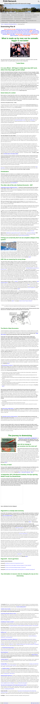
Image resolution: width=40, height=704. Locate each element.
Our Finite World (14, 182)
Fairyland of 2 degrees (5, 15)
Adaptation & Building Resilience (7, 20)
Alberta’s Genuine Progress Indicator (25, 300)
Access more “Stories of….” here (27, 472)
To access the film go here (20, 606)
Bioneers (10, 644)
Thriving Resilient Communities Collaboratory (9, 639)
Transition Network (4, 659)
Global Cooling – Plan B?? (29, 13)
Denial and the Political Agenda (17, 15)
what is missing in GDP (26, 30)
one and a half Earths (22, 533)
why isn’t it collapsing (17, 30)
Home (2, 24)
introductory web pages (22, 682)
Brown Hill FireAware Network (30, 16)
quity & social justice (14, 35)
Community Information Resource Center (8, 613)
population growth (28, 625)
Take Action (12, 673)
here (18, 288)
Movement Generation (20, 644)
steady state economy (27, 34)
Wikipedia (8, 232)
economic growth (20, 625)
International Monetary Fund (19, 120)
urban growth (35, 625)
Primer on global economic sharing (7, 682)
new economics (35, 30)
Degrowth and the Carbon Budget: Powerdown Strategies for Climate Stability (17, 565)
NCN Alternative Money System (8, 647)
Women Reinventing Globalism (24, 235)
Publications (6, 673)
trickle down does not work (21, 29)
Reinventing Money (4, 652)
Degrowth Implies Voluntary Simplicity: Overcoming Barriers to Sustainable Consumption (19, 569)
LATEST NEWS (12, 34)
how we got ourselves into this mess (15, 31)
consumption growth (12, 625)
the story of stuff (26, 31)
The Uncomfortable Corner (31, 20)
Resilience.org (3, 632)
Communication (17, 18)
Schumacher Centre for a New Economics (9, 416)
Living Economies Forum (15, 232)
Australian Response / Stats (6, 18)
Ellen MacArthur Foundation (7, 365)
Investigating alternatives (8, 688)
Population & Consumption (6, 16)
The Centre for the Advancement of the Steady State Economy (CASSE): (13, 685)
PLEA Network (4, 13)
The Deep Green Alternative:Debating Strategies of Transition (15, 567)
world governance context (31, 29)
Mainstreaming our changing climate (32, 15)
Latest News (20, 63)
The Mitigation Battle (26, 18)
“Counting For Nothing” (31, 232)
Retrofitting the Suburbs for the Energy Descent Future (14, 563)
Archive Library (4, 22)
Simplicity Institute (5, 668)
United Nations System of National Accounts (9, 187)
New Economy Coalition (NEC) (7, 408)
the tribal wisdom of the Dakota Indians (11, 153)
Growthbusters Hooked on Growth (7, 621)
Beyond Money (34, 654)
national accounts (10, 30)
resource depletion (31, 287)
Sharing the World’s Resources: (6, 675)
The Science (20, 13)
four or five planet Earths (7, 515)
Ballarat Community (20, 20)
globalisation (3, 30)
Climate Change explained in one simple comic (18, 22)
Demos (32, 230)
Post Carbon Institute (29, 644)
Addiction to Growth (12, 13)
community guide (8, 637)
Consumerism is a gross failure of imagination (27, 438)
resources (30, 635)
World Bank (32, 120)
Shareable (36, 644)
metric (16, 281)
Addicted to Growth (19, 527)
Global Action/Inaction (18, 16)
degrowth (19, 553)
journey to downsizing (5, 31)
